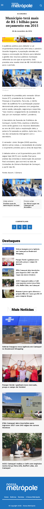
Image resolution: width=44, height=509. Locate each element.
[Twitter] (19, 227)
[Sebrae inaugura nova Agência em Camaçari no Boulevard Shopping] (8, 251)
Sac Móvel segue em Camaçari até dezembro (31, 205)
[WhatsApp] (30, 227)
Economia (22, 14)
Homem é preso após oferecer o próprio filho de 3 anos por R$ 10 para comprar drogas (29, 293)
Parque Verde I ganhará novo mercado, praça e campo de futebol (27, 262)
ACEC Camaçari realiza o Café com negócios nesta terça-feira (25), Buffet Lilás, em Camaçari (28, 283)
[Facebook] (14, 227)
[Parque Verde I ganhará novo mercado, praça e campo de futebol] (8, 262)
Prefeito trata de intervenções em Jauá (11, 204)
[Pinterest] (24, 227)
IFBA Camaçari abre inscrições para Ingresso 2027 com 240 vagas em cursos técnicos (27, 272)
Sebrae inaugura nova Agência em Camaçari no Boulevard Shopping (27, 251)
